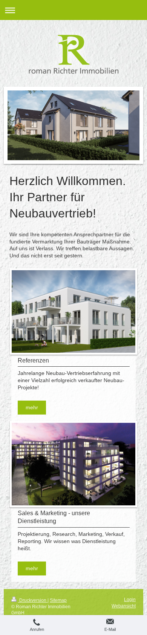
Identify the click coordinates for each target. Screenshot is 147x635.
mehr (32, 407)
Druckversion (32, 600)
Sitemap (58, 600)
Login (130, 599)
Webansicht (124, 606)
